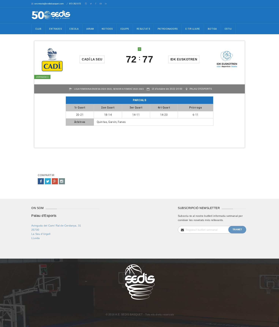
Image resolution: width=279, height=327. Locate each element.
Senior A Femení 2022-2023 (128, 89)
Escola (74, 29)
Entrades (55, 29)
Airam (90, 29)
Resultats (143, 29)
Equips (125, 29)
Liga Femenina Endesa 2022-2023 (93, 89)
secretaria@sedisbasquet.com (49, 3)
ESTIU (228, 29)
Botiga (212, 29)
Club (38, 29)
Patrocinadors (168, 29)
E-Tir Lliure (192, 29)
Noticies (107, 29)
